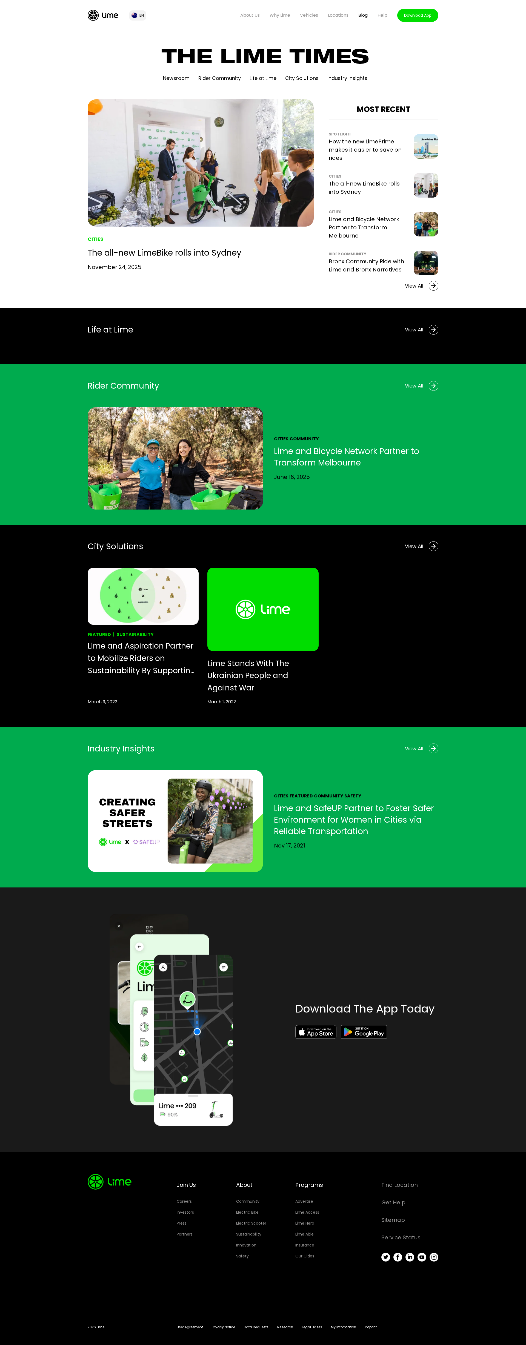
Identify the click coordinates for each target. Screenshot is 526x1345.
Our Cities (304, 1256)
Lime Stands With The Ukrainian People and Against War (248, 675)
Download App (417, 15)
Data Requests (256, 1327)
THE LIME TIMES (265, 59)
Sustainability (135, 634)
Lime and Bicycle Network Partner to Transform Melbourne (364, 227)
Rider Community (219, 78)
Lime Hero (304, 1223)
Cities (95, 239)
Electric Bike (247, 1212)
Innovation (246, 1245)
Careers (184, 1201)
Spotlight (340, 134)
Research (285, 1327)
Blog (363, 15)
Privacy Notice (223, 1327)
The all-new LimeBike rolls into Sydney (164, 253)
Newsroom (176, 78)
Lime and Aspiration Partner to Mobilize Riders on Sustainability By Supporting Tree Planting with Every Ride (142, 659)
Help (382, 15)
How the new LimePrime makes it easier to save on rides (365, 150)
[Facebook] (397, 1257)
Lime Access (307, 1212)
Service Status (401, 1237)
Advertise (304, 1201)
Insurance (304, 1245)
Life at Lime (263, 78)
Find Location (399, 1185)
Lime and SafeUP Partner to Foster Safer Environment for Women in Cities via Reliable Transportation (354, 819)
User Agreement (190, 1327)
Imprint (371, 1327)
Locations (338, 15)
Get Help (393, 1202)
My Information (343, 1327)
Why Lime (280, 15)
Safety (352, 796)
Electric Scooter (251, 1223)
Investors (185, 1212)
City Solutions (302, 78)
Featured (99, 634)
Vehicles (309, 15)
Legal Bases (312, 1327)
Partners (185, 1234)
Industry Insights (347, 78)
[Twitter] (385, 1257)
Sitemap (393, 1220)
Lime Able (304, 1234)
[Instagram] (434, 1257)
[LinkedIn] (409, 1257)
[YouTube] (422, 1257)
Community (304, 439)
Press (182, 1223)
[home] (103, 15)
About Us (250, 15)
